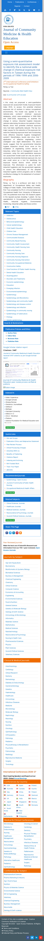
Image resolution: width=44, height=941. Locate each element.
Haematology (10, 692)
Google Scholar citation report (15, 347)
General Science (11, 605)
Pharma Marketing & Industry (14, 877)
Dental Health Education (15, 272)
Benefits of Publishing (14, 454)
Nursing (8, 722)
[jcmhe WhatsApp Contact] (39, 10)
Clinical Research (12, 673)
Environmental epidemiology (17, 291)
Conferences (32, 2)
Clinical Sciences (11, 586)
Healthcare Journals (14, 506)
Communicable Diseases (15, 237)
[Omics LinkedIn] (19, 10)
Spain (21, 785)
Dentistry (9, 676)
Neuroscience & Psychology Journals (20, 513)
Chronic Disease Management (17, 234)
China (21, 792)
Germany (9, 795)
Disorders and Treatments (16, 279)
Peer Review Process (14, 444)
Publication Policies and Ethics (18, 329)
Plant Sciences (11, 648)
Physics (8, 644)
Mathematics (10, 625)
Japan (8, 802)
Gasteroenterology (12, 686)
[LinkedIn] (36, 937)
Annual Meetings (20, 778)
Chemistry (9, 582)
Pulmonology (10, 751)
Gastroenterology (10, 848)
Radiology (9, 754)
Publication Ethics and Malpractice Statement (23, 441)
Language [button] (9, 47)
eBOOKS (10, 470)
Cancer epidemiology (14, 225)
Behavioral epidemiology (15, 222)
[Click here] (5, 10)
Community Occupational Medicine (19, 263)
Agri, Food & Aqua (10, 881)
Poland (33, 785)
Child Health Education (15, 228)
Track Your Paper (13, 467)
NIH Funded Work (13, 463)
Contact (26, 6)
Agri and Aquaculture (13, 563)
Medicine (9, 705)
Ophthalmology (11, 732)
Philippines (23, 816)
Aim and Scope (12, 438)
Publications (19, 2)
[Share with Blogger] (20, 533)
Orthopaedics (10, 735)
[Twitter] (32, 937)
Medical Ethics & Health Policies (30, 847)
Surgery (8, 761)
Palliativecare (28, 851)
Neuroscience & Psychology (16, 635)
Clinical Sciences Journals (16, 503)
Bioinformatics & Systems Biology (18, 569)
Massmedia (8, 907)
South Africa (19, 806)
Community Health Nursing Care (18, 247)
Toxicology (9, 764)
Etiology (9, 317)
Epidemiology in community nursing (19, 310)
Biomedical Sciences (13, 573)
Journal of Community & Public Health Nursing (20, 484)
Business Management (12, 904)
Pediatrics (9, 741)
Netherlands (8, 816)
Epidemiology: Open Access (17, 480)
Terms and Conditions (11, 928)
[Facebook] (28, 937)
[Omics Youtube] (34, 10)
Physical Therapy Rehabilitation (30, 835)
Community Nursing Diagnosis (17, 257)
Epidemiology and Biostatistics (18, 298)
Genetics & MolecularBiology (10, 852)
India (21, 798)
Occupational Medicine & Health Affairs (20, 488)
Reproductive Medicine (14, 758)
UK (7, 798)
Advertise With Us (13, 451)
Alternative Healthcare (12, 860)
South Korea (7, 809)
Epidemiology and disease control (19, 304)
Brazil (8, 805)
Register (17, 6)
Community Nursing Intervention (18, 260)
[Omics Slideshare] (29, 10)
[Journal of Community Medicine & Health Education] (8, 19)
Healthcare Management (8, 837)
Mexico (34, 798)
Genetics (9, 689)
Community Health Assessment (18, 244)
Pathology (9, 738)
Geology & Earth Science (14, 612)
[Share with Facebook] (7, 533)
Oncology (9, 728)
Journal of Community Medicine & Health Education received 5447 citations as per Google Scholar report (21, 355)
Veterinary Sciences (13, 654)
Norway (34, 802)
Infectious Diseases (13, 702)
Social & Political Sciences (15, 651)
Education (10, 285)
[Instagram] (40, 937)
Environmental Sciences (14, 599)
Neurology (9, 718)
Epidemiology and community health (20, 301)
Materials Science (12, 622)
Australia (9, 789)
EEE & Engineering (10, 894)
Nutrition (9, 725)
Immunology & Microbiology (16, 615)
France (21, 795)
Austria (34, 789)
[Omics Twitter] (14, 10)
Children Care (11, 231)
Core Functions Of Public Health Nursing (21, 269)
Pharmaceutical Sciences (14, 641)
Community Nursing (14, 250)
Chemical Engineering (13, 579)
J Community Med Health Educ (21, 91)
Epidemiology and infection (16, 307)
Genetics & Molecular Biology (16, 608)
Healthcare (9, 696)
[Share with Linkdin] (13, 533)
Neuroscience (9, 841)
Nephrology (10, 715)
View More (9, 427)
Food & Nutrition (11, 602)
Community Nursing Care (15, 253)
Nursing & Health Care (13, 638)
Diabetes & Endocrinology (15, 683)
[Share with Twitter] (10, 533)
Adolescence (11, 219)
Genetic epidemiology (14, 320)
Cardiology (9, 669)
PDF (8, 207)
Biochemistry (10, 566)
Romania (34, 805)
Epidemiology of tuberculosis (17, 314)
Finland (34, 792)
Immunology (10, 699)
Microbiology (10, 709)
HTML (16, 207)
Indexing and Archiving (15, 460)
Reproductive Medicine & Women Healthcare (31, 857)
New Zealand (19, 812)
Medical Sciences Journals (16, 510)
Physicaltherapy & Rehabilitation (17, 745)
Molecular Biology (12, 712)
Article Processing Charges (16, 448)
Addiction (10, 215)
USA (8, 785)
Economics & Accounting (14, 592)
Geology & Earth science (12, 910)
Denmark (34, 795)
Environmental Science (12, 891)
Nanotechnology (12, 631)
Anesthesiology (11, 666)
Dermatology (10, 679)
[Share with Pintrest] (17, 533)
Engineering (10, 595)
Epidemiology (11, 295)
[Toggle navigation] (6, 52)
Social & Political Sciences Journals (19, 516)
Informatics (10, 618)
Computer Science (12, 589)
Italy (8, 792)
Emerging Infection (13, 288)
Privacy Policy (8, 931)
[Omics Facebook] (10, 10)
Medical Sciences (12, 628)
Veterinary (7, 897)
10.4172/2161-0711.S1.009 (16, 95)
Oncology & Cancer (31, 824)
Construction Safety (14, 266)
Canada (22, 789)
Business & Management (14, 576)
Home (10, 2)
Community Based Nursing (16, 241)
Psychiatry (9, 748)
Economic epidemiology (15, 282)
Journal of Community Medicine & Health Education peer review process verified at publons (19, 382)
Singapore (22, 802)
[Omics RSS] (24, 10)
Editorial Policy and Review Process (16, 933)
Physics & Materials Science (14, 887)
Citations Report (12, 457)
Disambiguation (12, 276)
